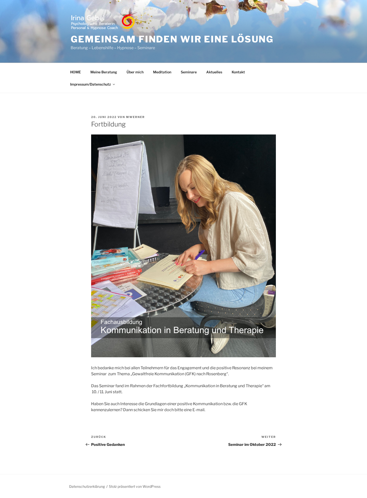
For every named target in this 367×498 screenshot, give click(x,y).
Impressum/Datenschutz (90, 84)
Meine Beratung (103, 72)
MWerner (135, 117)
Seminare (189, 72)
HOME (75, 72)
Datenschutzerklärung (87, 486)
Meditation (162, 72)
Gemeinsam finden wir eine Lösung (172, 39)
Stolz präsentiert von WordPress (135, 486)
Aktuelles (214, 72)
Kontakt (238, 72)
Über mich (135, 72)
